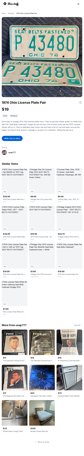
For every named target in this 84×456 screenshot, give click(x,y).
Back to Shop (43, 442)
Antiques (11, 13)
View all (77, 325)
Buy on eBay (15, 138)
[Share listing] (80, 102)
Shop (4, 13)
